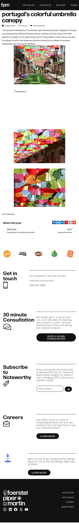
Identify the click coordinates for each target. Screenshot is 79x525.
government (68, 506)
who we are (28, 5)
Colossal (10, 213)
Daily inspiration (39, 25)
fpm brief (60, 5)
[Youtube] (26, 509)
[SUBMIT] (68, 389)
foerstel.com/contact (42, 280)
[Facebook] (15, 509)
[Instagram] (5, 509)
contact (74, 5)
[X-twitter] (21, 509)
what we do (45, 5)
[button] (54, 222)
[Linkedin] (10, 509)
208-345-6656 (37, 285)
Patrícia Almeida (25, 33)
